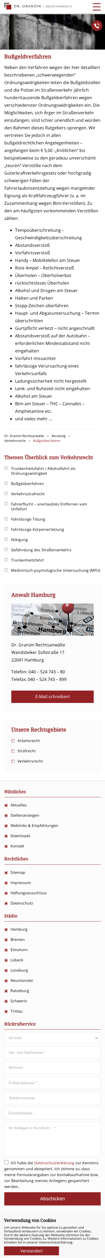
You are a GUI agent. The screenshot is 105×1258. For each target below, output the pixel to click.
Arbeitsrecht (29, 740)
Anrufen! (97, 25)
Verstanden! (31, 1250)
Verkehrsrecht (30, 761)
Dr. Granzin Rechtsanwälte (38, 6)
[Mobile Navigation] (97, 7)
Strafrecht (27, 750)
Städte (11, 916)
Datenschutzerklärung (54, 1162)
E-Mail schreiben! (52, 696)
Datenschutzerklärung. (56, 1242)
